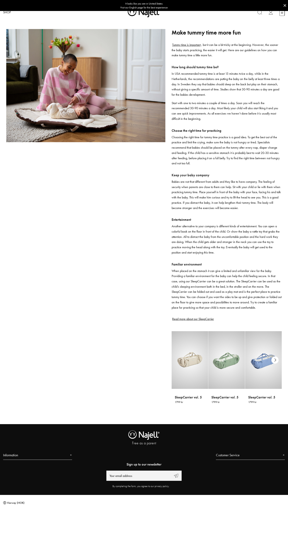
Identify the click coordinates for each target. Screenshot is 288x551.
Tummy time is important (186, 45)
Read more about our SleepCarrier (193, 319)
